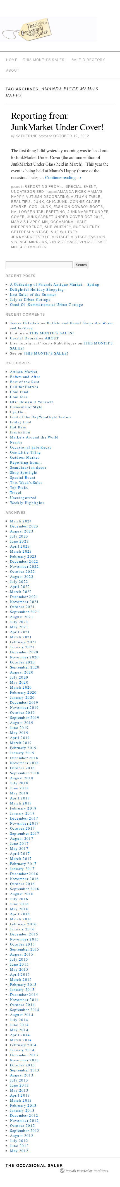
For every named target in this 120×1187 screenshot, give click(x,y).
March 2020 (21, 687)
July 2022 (19, 581)
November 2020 (24, 657)
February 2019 (23, 747)
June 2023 (19, 541)
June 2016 (19, 903)
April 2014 (20, 1034)
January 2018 (22, 813)
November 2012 (24, 1120)
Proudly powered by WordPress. (87, 1170)
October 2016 (22, 883)
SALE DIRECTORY (88, 60)
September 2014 (25, 1009)
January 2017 (22, 868)
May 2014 (19, 1029)
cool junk (40, 207)
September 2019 (25, 717)
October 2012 (22, 1125)
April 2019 (20, 737)
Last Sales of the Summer (33, 294)
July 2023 (19, 536)
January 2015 (22, 989)
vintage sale (63, 242)
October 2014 (22, 1004)
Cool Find (19, 391)
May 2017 (19, 848)
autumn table (85, 197)
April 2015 (20, 974)
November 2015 (24, 939)
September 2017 (25, 833)
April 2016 (20, 913)
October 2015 (22, 944)
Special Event (81, 187)
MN (45, 222)
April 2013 (20, 1095)
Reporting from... (44, 187)
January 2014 (22, 1049)
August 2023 (21, 531)
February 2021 (23, 641)
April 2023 (20, 546)
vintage (60, 237)
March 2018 (21, 803)
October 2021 (22, 606)
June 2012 (19, 1145)
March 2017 (21, 858)
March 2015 (21, 979)
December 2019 (24, 702)
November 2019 (24, 707)
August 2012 (21, 1135)
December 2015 (24, 934)
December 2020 (24, 652)
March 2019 (21, 742)
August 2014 (21, 1014)
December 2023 (24, 526)
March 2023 (21, 551)
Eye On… (18, 411)
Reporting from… (26, 462)
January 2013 (22, 1110)
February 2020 (23, 692)
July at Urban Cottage (30, 299)
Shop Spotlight (24, 472)
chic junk (57, 202)
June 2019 (19, 727)
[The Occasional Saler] (60, 31)
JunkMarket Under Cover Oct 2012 (65, 217)
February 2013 (23, 1105)
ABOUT (12, 70)
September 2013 (25, 1070)
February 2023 (23, 556)
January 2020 (22, 697)
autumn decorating (47, 197)
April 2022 (20, 586)
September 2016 (25, 888)
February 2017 (23, 863)
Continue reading (63, 177)
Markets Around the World (34, 437)
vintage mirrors (29, 242)
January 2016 (22, 929)
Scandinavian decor (28, 467)
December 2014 (24, 994)
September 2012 (25, 1130)
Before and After (25, 376)
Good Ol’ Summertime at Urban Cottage (46, 304)
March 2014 (21, 1039)
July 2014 (19, 1019)
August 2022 (21, 576)
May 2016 (19, 908)
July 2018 (19, 782)
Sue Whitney (58, 227)
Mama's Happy (25, 222)
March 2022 (21, 591)
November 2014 (24, 999)
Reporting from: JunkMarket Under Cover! (57, 121)
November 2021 (24, 601)
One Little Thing (25, 452)
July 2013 (19, 1080)
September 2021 (25, 611)
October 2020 (22, 662)
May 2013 (19, 1090)
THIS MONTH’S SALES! (44, 60)
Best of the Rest (25, 381)
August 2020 (21, 672)
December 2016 (24, 873)
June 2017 (19, 843)
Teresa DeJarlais (25, 322)
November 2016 (24, 878)
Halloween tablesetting (38, 212)
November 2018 (24, 762)
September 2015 (25, 949)
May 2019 (19, 732)
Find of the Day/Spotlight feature (41, 416)
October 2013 (22, 1065)
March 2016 (21, 918)
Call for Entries (24, 386)
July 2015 (19, 959)
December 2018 (24, 757)
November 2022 (24, 566)
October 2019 (22, 712)
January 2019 (22, 752)
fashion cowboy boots (78, 207)
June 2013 (19, 1085)
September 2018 (25, 772)
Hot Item (18, 427)
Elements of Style (26, 406)
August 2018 (21, 777)
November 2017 (24, 823)
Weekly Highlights (27, 502)
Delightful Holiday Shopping (37, 289)
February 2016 (23, 923)
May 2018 (19, 793)
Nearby (16, 442)
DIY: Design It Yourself (31, 401)
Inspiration (20, 432)
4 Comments (33, 247)
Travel (16, 492)
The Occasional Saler (34, 1165)
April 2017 (20, 853)
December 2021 (24, 596)
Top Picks (19, 487)
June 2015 (19, 964)
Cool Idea (19, 396)
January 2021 (22, 646)
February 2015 (23, 984)
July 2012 (19, 1140)
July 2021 (19, 621)
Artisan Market (24, 371)
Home (12, 60)
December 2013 (24, 1054)
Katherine (27, 136)
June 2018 (19, 787)
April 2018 (20, 798)
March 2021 (21, 636)
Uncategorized (27, 192)
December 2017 (24, 818)
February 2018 (23, 808)
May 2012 (19, 1150)
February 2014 (23, 1044)
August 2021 (21, 616)
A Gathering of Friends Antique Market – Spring (55, 284)
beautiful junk (27, 202)
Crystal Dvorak (24, 338)
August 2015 (21, 954)
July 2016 (19, 898)
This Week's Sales (26, 482)
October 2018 (22, 767)
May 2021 (19, 626)
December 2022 (24, 561)
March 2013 (21, 1100)
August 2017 (21, 838)
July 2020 (19, 677)
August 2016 (21, 893)
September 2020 (25, 667)
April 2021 (20, 631)
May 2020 (19, 682)
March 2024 (21, 521)
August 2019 (21, 722)
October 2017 (22, 828)
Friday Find (21, 421)
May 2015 (19, 969)
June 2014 (19, 1024)
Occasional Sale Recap (31, 447)
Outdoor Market (24, 457)
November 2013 (24, 1059)
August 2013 (21, 1075)
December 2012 (24, 1115)
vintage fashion (88, 237)
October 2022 (22, 571)
